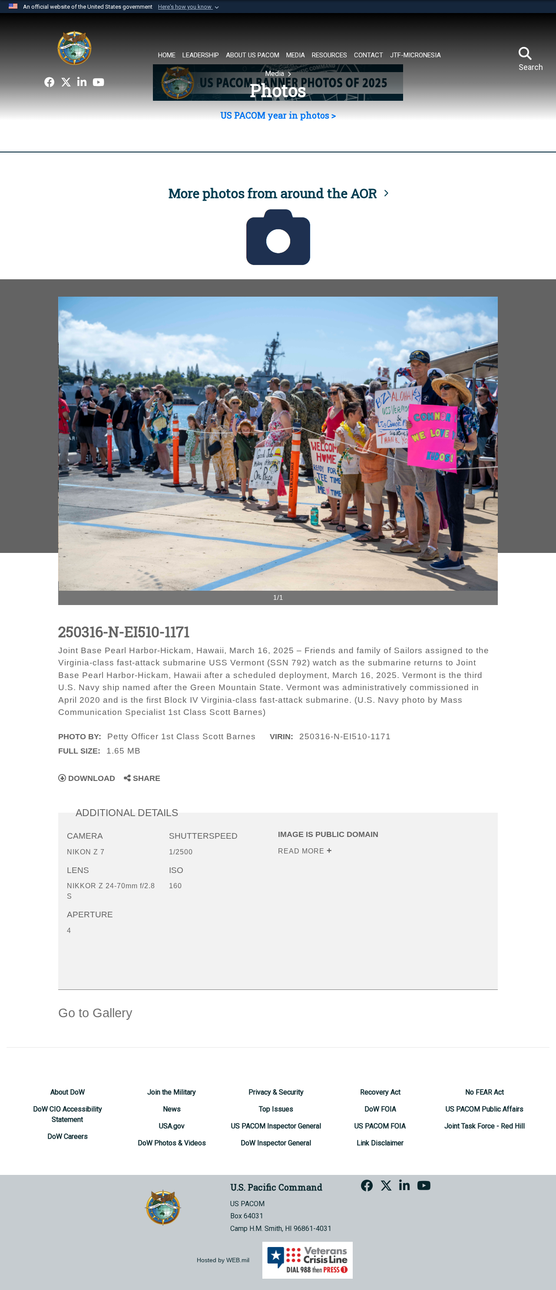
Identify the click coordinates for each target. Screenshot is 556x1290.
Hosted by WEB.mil (223, 1260)
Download (90, 778)
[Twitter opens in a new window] (66, 82)
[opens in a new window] (49, 82)
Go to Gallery (95, 1013)
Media (275, 73)
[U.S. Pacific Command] (74, 48)
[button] (189, 7)
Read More (302, 851)
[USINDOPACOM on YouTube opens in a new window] (98, 82)
